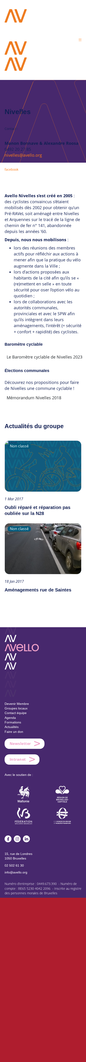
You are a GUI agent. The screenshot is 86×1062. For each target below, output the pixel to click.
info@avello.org (16, 872)
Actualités (12, 727)
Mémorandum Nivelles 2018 (34, 397)
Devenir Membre (17, 704)
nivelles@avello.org (23, 155)
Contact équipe (16, 713)
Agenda (10, 718)
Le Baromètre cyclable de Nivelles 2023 (44, 357)
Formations (13, 722)
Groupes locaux (16, 708)
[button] (80, 40)
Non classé (19, 446)
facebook (11, 169)
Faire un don (14, 732)
